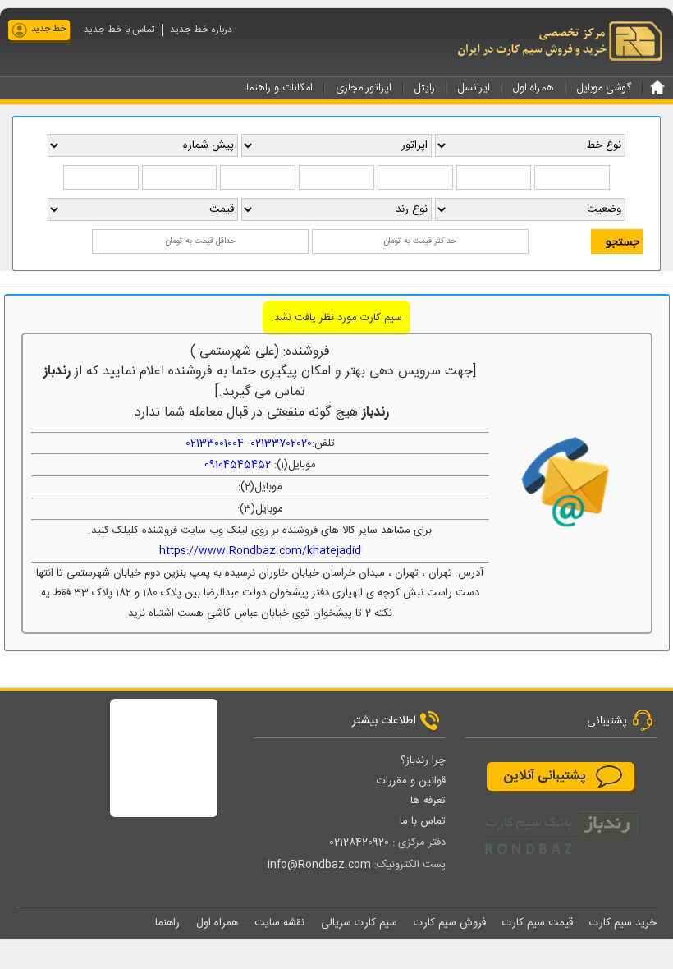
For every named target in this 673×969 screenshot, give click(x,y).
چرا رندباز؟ (423, 760)
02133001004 (214, 443)
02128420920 (359, 843)
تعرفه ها (428, 801)
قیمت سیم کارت (537, 923)
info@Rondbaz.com (319, 865)
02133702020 (281, 443)
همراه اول (217, 923)
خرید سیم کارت (623, 923)
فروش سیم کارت (450, 923)
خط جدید (48, 29)
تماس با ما (423, 821)
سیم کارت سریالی (359, 923)
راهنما (167, 923)
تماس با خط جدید (119, 30)
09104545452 (237, 465)
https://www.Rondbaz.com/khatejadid (260, 551)
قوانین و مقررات (411, 781)
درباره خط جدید (201, 30)
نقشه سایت (279, 923)
